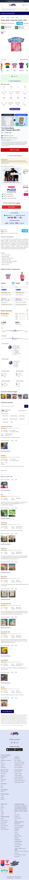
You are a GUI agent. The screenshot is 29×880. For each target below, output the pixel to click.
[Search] (26, 9)
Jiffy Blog (17, 837)
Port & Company (4, 825)
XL (25, 86)
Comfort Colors (4, 822)
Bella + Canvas (4, 820)
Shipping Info (17, 823)
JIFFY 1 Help (18, 818)
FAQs (16, 820)
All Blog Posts (18, 839)
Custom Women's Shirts (20, 780)
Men (2, 809)
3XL (11, 97)
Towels (2, 795)
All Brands (3, 827)
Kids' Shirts (3, 773)
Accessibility (17, 846)
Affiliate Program (18, 836)
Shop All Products (5, 829)
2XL (4, 97)
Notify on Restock (15, 109)
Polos (2, 762)
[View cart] (26, 5)
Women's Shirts (4, 771)
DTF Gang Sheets (19, 767)
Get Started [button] (11, 207)
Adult (2, 806)
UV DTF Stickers (18, 765)
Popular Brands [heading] (5, 816)
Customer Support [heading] (19, 804)
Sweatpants (3, 779)
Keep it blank (5, 422)
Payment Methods (19, 827)
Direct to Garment (13, 419)
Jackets (2, 765)
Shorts (2, 781)
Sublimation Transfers (19, 763)
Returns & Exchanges (19, 825)
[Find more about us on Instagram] (14, 742)
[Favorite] (4, 31)
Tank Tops (3, 763)
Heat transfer (22, 415)
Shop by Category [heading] (6, 755)
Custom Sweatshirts (19, 777)
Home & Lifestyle (5, 793)
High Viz (2, 791)
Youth (2, 811)
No (16, 440)
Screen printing (14, 415)
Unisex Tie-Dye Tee (19, 294)
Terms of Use (18, 878)
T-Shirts (2, 758)
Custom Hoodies (18, 775)
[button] (2, 4)
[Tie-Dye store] (19, 23)
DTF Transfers (18, 760)
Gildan (2, 818)
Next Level (3, 823)
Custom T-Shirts (18, 773)
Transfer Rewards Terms (20, 848)
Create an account (18, 144)
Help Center (17, 814)
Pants (2, 777)
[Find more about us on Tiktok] (17, 742)
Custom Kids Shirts (19, 778)
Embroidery (5, 419)
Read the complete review (7, 476)
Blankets (3, 799)
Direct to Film (5, 415)
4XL (18, 97)
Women (2, 807)
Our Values (17, 834)
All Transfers (17, 758)
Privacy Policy (18, 843)
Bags (2, 787)
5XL (25, 97)
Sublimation (22, 419)
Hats (2, 785)
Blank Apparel (4, 756)
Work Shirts (3, 767)
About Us (17, 830)
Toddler (2, 813)
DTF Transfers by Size (19, 762)
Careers (16, 832)
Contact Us (17, 816)
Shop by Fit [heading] (4, 804)
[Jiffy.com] (12, 5)
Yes (12, 440)
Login (23, 5)
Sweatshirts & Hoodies (6, 760)
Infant (2, 814)
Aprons (2, 797)
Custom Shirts (18, 771)
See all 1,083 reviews (7, 711)
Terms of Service (18, 844)
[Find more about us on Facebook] (12, 742)
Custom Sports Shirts (19, 782)
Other (11, 422)
